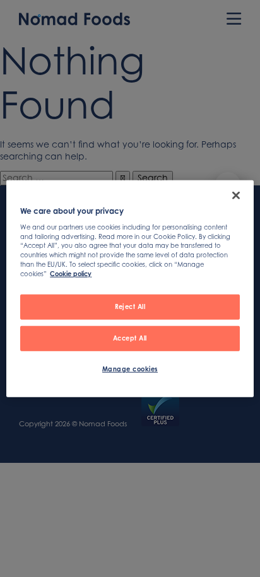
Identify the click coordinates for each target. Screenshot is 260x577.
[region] (129, 288)
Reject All (130, 306)
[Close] (236, 195)
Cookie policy (71, 273)
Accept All (130, 338)
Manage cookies (130, 369)
